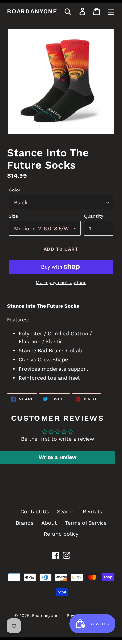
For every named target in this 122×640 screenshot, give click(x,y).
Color (14, 189)
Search (66, 512)
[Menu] (111, 11)
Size (13, 216)
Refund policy (61, 534)
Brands (24, 523)
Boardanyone (32, 11)
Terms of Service (86, 523)
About (49, 523)
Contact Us (34, 512)
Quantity (93, 216)
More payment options (61, 282)
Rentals (92, 512)
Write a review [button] (57, 457)
